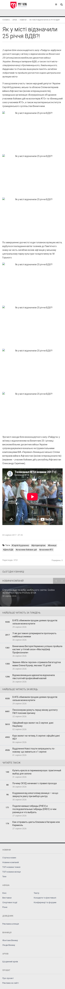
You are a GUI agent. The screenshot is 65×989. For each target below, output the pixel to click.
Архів (14, 20)
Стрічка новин (9, 857)
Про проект (8, 978)
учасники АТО (46, 550)
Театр (36, 893)
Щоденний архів (10, 961)
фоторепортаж (38, 545)
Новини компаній (10, 862)
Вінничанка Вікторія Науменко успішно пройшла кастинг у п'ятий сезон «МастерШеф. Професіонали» (37, 649)
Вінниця (52, 545)
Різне (4, 907)
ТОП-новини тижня (11, 867)
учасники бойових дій (27, 550)
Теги (4, 876)
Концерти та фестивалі (45, 898)
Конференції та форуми (45, 902)
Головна (6, 20)
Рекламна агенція (10, 924)
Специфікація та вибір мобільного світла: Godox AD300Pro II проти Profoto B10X (28, 591)
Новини (23, 20)
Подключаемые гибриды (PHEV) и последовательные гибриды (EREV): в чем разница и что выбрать (34, 809)
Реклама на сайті (10, 983)
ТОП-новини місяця (11, 872)
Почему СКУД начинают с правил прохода (34, 783)
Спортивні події (9, 902)
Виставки (7, 898)
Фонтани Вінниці (10, 940)
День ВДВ (8, 550)
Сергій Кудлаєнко (21, 545)
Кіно (4, 893)
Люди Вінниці (8, 945)
